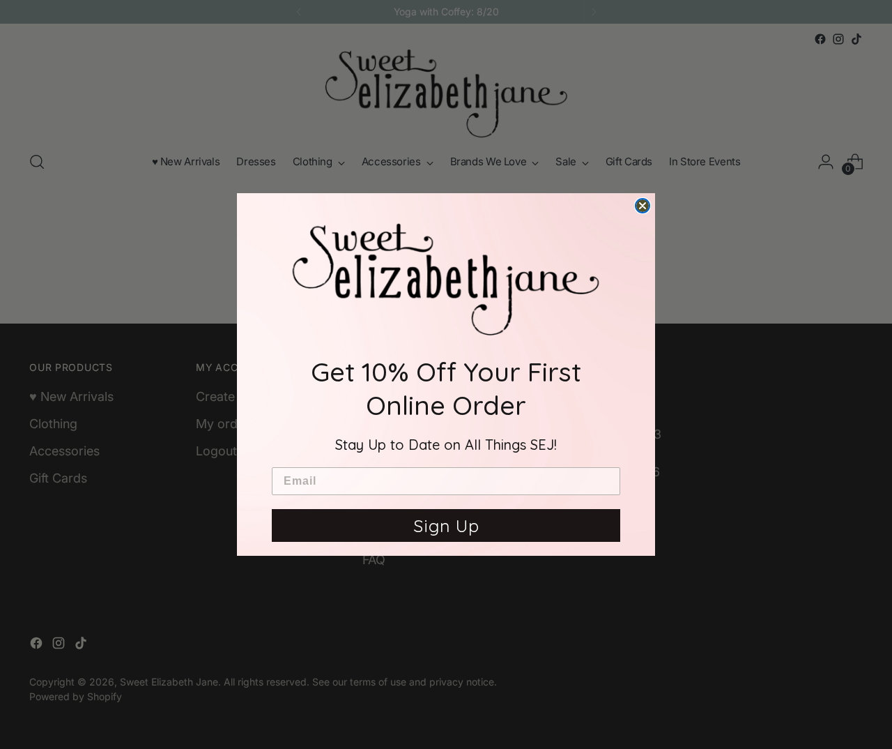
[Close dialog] (642, 206)
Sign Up (446, 525)
